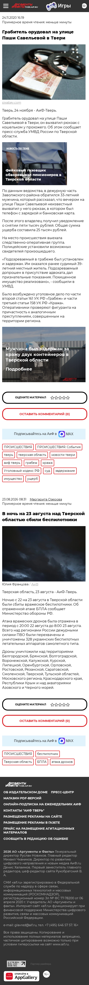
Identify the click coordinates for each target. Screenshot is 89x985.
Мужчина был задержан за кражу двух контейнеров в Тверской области (37, 354)
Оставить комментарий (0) (44, 414)
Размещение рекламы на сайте (32, 816)
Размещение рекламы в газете (31, 822)
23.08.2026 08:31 (14, 499)
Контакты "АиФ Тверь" (23, 810)
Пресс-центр (62, 792)
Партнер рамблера (40, 964)
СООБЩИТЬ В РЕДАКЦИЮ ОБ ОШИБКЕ (35, 839)
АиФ (34, 584)
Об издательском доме (25, 792)
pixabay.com (11, 102)
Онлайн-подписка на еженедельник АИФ (42, 804)
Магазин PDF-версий (22, 798)
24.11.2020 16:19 (13, 18)
